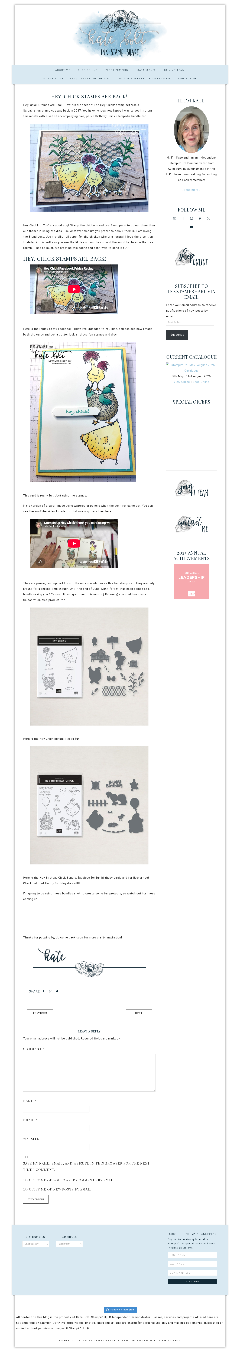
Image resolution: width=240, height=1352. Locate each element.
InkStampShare (120, 34)
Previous (40, 1013)
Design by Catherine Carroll (163, 1340)
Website (31, 1139)
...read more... (191, 190)
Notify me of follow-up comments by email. (71, 1180)
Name (30, 1101)
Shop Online (201, 382)
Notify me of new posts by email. (59, 1189)
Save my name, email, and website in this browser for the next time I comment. (86, 1166)
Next (138, 1013)
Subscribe (177, 334)
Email (30, 1120)
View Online (182, 382)
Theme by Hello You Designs (123, 1340)
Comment (34, 1049)
